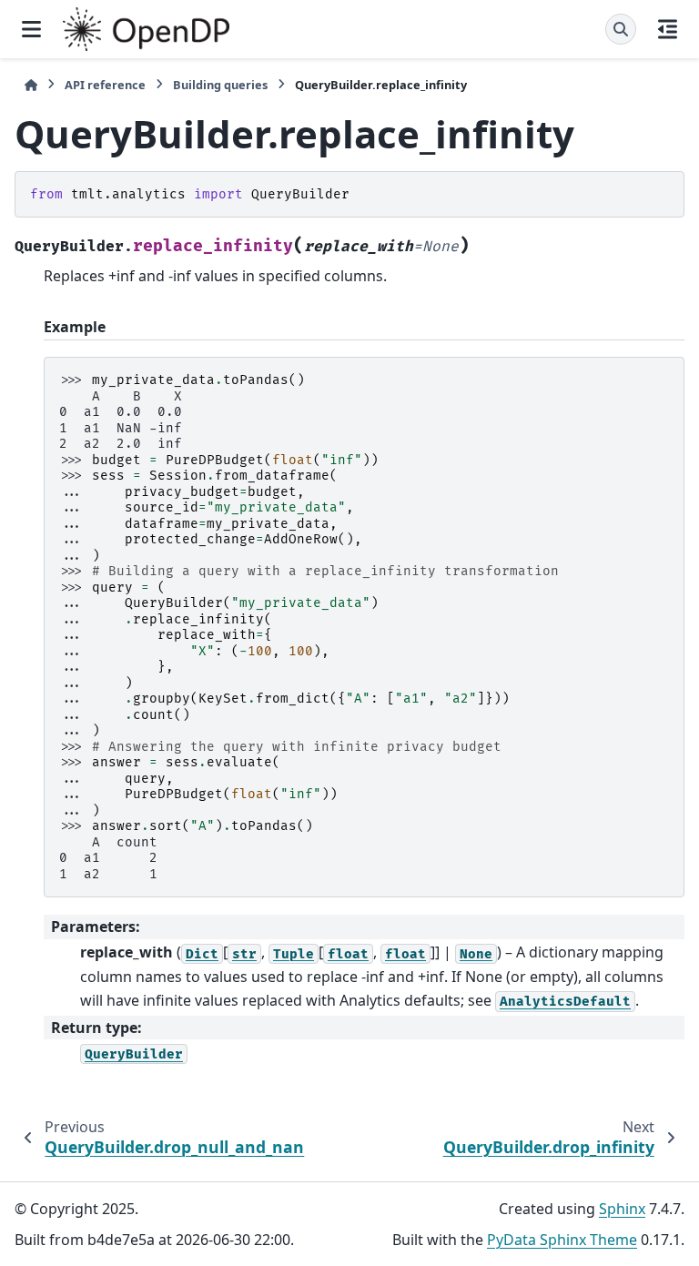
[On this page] (667, 29)
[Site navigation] (31, 29)
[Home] (31, 85)
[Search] (620, 29)
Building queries (220, 84)
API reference (105, 84)
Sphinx (622, 1209)
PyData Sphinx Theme (562, 1240)
